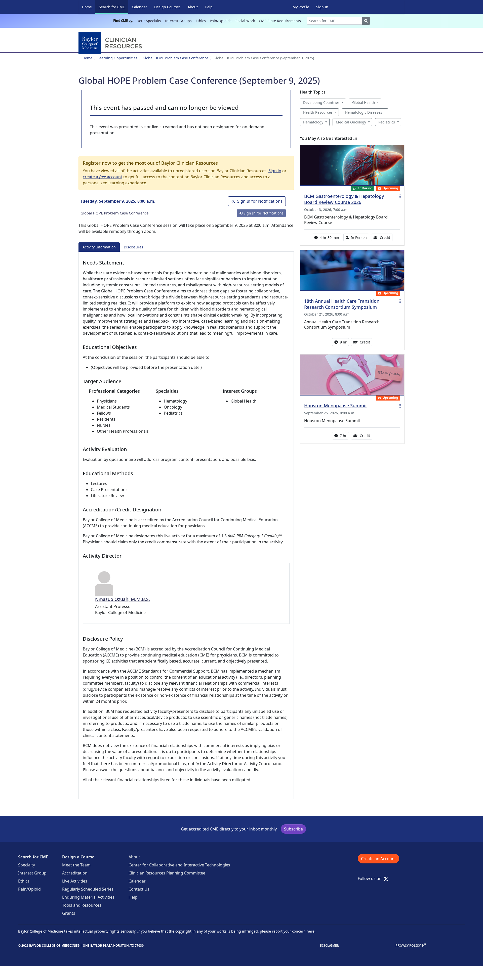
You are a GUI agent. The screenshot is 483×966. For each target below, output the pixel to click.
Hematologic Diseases (363, 112)
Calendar (139, 7)
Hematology (313, 122)
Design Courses (167, 7)
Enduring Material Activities (88, 897)
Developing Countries (321, 102)
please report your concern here (287, 931)
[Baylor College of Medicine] (111, 43)
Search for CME (113, 6)
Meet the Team (76, 865)
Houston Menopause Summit (335, 406)
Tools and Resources (81, 905)
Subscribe (293, 829)
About (193, 7)
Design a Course (78, 857)
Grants (68, 913)
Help (209, 7)
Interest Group (32, 873)
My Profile (301, 7)
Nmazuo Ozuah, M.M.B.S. (122, 599)
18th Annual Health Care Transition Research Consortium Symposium (341, 304)
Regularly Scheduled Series (87, 889)
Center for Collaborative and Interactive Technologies (179, 865)
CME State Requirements (280, 20)
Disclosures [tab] (133, 247)
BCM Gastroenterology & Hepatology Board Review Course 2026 (344, 199)
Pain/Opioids (220, 20)
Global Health (363, 102)
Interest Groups (178, 20)
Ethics (201, 20)
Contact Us (139, 889)
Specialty (26, 865)
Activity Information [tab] (99, 247)
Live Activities (74, 881)
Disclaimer (329, 945)
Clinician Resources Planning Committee (167, 873)
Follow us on (371, 878)
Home (87, 7)
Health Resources (318, 112)
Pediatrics (386, 122)
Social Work (245, 20)
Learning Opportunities (117, 58)
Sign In (322, 7)
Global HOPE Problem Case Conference (175, 58)
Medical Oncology (351, 122)
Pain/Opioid (29, 889)
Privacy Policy (408, 945)
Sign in (274, 170)
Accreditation (75, 873)
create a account (102, 177)
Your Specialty (149, 20)
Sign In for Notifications (260, 201)
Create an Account (378, 858)
